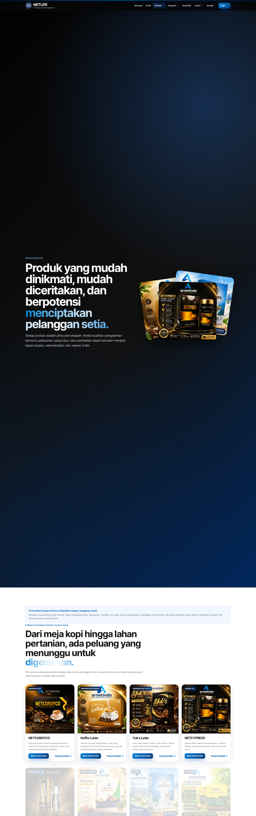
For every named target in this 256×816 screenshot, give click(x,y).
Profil (148, 5)
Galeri (197, 5)
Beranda (138, 5)
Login (223, 5)
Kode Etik (187, 5)
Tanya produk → (63, 756)
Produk (158, 5)
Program (172, 5)
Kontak (210, 5)
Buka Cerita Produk (39, 756)
